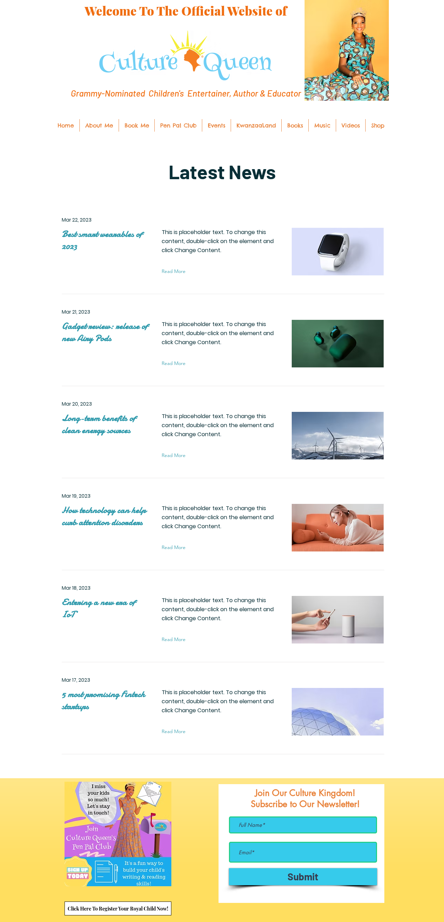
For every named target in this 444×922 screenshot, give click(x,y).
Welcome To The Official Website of (186, 10)
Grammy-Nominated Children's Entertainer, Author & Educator (186, 93)
